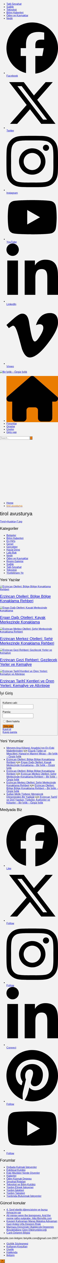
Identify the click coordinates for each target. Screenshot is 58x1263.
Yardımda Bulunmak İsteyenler (23, 1196)
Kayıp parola (10, 732)
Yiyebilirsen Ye (15, 573)
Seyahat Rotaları (16, 1181)
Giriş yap (11, 432)
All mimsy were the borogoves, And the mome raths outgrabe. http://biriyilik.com (29, 1217)
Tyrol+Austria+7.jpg (11, 521)
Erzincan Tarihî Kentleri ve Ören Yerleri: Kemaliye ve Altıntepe (27, 683)
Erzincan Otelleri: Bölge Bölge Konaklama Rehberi (25, 598)
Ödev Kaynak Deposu (19, 1178)
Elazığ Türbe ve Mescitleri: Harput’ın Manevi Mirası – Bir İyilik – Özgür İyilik (32, 753)
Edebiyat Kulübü (15, 1170)
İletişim (10, 1255)
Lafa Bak (11, 552)
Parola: (7, 712)
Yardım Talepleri (15, 1193)
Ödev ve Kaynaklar (17, 15)
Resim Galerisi (14, 561)
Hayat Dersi (13, 549)
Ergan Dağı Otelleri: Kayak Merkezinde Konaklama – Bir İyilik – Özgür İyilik (30, 765)
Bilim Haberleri (15, 12)
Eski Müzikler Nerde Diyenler (23, 1173)
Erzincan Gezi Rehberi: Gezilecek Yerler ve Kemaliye (28, 662)
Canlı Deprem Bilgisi (18, 1232)
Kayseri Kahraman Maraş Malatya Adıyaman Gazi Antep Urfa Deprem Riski (31, 1222)
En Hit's (10, 541)
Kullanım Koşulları (16, 1246)
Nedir (9, 18)
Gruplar (10, 426)
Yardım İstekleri (15, 1190)
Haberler (11, 1175)
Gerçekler (12, 547)
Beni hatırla (12, 721)
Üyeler (10, 429)
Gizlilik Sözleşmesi (17, 1243)
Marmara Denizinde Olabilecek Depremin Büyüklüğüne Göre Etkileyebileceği (30, 1228)
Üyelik (10, 1249)
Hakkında (11, 1252)
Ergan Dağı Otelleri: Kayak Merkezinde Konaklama (22, 619)
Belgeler (11, 535)
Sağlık (10, 6)
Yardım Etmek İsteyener (20, 1187)
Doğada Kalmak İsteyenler (21, 1167)
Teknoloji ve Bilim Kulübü (20, 1184)
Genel (9, 544)
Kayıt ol (7, 729)
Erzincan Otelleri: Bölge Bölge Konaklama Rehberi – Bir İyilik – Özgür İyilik (32, 788)
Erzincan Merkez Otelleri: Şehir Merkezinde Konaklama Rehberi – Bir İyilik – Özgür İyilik (31, 776)
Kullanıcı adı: (10, 702)
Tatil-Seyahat (13, 4)
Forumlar (11, 423)
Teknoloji (11, 9)
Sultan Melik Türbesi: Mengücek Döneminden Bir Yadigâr (24, 795)
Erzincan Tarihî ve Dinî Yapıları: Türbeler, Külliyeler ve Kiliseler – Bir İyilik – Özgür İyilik (31, 800)
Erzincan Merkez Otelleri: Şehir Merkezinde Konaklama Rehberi (27, 640)
